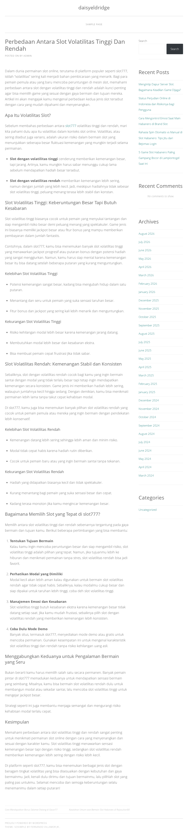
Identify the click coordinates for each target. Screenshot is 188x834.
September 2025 (149, 325)
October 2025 (147, 317)
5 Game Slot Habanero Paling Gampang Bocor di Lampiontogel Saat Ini (159, 158)
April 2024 (145, 467)
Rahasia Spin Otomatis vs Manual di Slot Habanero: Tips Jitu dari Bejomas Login (160, 138)
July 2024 (144, 442)
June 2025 (145, 350)
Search (143, 41)
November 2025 (149, 308)
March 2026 (146, 275)
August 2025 (147, 333)
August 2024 (147, 434)
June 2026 (145, 250)
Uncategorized (148, 509)
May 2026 (145, 258)
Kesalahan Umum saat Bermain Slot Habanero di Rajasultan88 (99, 809)
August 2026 (147, 233)
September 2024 (149, 425)
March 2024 (146, 475)
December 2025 (149, 300)
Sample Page (94, 24)
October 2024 (147, 417)
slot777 (70, 126)
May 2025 (145, 358)
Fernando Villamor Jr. (45, 826)
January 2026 (147, 292)
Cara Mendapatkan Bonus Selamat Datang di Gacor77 (31, 809)
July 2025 (144, 342)
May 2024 (145, 459)
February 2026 (148, 283)
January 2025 (147, 392)
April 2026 (145, 267)
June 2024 (145, 450)
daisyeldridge (94, 7)
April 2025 (145, 367)
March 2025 (146, 375)
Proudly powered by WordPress (26, 823)
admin (28, 55)
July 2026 (144, 242)
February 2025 (148, 384)
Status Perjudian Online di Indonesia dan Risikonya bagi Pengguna (156, 104)
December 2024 (149, 400)
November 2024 (149, 409)
